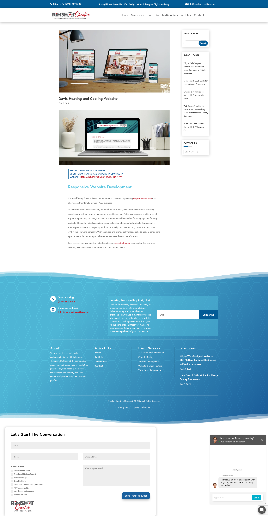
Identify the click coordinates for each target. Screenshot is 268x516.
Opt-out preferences (141, 407)
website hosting (123, 243)
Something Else (20, 494)
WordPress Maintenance (149, 370)
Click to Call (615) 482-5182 (67, 4)
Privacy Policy (124, 407)
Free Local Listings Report (25, 474)
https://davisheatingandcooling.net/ (101, 177)
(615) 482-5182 (66, 301)
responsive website (142, 198)
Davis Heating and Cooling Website (88, 98)
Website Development (148, 361)
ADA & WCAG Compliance (151, 352)
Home (124, 15)
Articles (186, 15)
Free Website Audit (22, 470)
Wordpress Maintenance (24, 491)
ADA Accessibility (21, 488)
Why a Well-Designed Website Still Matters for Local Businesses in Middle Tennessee (198, 359)
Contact (199, 15)
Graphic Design (145, 357)
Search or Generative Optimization (28, 484)
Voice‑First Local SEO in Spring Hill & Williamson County (194, 127)
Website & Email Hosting (150, 365)
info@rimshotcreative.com (201, 4)
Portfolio (153, 15)
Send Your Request (136, 495)
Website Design (20, 477)
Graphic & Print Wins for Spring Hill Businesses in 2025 (194, 95)
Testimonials (170, 15)
